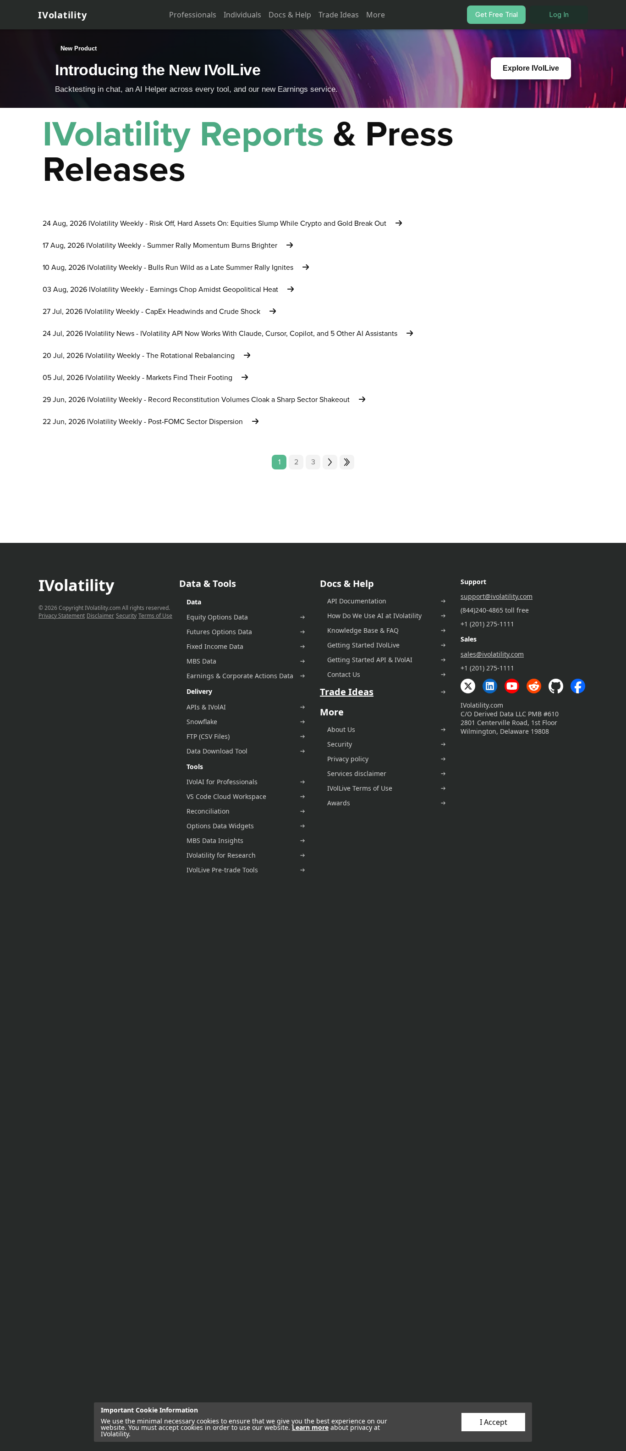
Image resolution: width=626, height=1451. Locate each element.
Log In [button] (559, 14)
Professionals (192, 15)
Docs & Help (290, 15)
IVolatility (62, 15)
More (375, 15)
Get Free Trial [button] (496, 14)
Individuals (242, 15)
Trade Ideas (338, 15)
